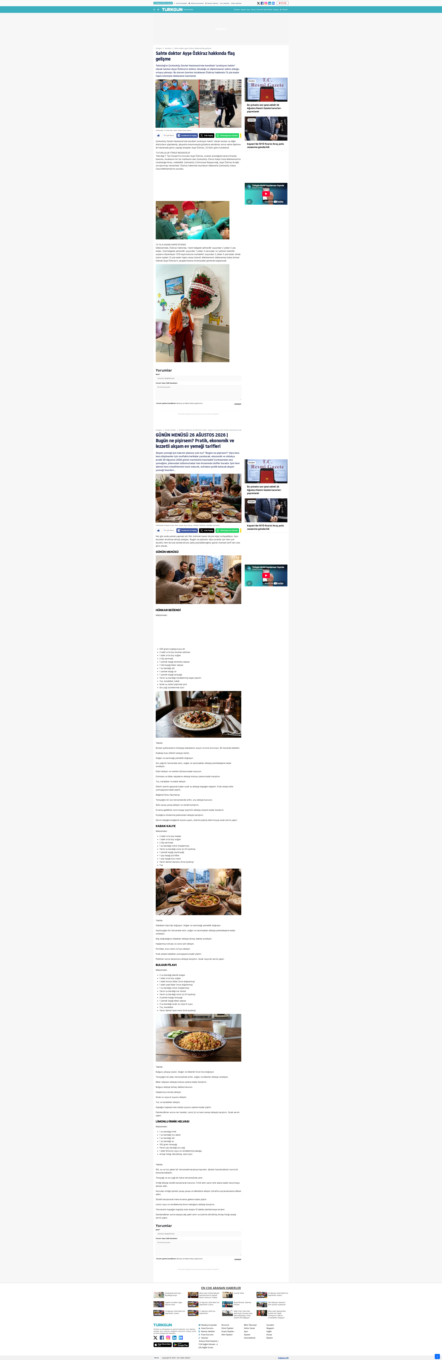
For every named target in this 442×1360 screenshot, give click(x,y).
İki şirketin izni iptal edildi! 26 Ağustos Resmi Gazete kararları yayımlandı (264, 108)
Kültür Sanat (249, 1328)
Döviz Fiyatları (227, 1328)
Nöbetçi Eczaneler (197, 3)
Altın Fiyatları (227, 1334)
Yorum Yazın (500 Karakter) (166, 383)
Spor (246, 1331)
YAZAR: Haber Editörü (184, 130)
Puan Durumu (207, 1334)
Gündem (168, 48)
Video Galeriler (236, 3)
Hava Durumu (207, 1328)
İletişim (269, 1338)
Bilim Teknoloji (250, 1325)
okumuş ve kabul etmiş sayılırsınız (179, 403)
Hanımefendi (249, 1338)
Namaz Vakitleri (212, 3)
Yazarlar (204, 1338)
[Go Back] (437, 1356)
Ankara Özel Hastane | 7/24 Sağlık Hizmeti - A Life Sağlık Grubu (208, 1344)
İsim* (158, 374)
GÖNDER (237, 404)
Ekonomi (225, 1325)
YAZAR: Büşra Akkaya (185, 525)
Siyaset (247, 1334)
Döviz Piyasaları (181, 3)
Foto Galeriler (225, 3)
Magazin (270, 1328)
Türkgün (159, 48)
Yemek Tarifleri (170, 430)
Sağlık (269, 1331)
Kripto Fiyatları (227, 1331)
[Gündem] (266, 89)
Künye (269, 1334)
